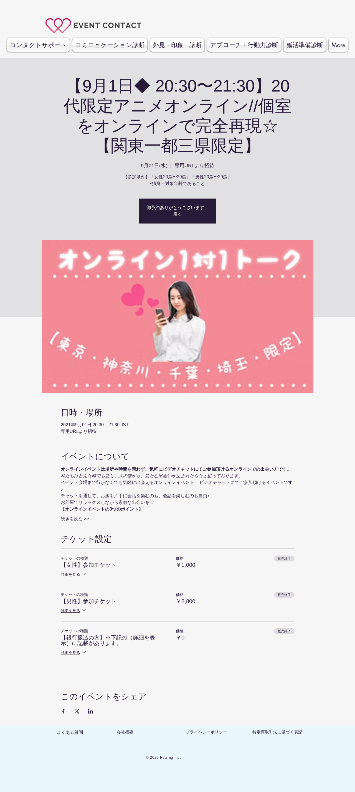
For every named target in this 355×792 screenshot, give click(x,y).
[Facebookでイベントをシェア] (63, 711)
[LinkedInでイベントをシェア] (90, 711)
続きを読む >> (75, 518)
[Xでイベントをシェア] (77, 711)
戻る (177, 214)
